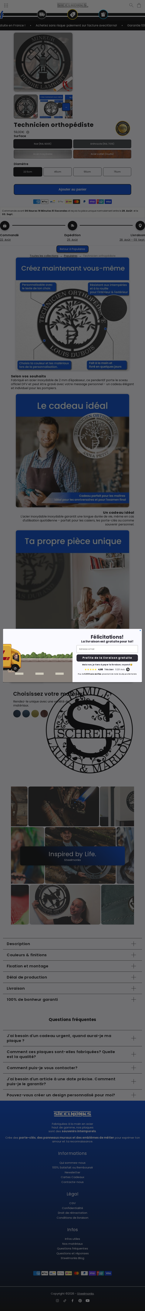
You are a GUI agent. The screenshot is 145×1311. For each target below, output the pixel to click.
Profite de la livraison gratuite (107, 658)
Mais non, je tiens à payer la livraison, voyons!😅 (107, 664)
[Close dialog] (140, 630)
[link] (107, 669)
